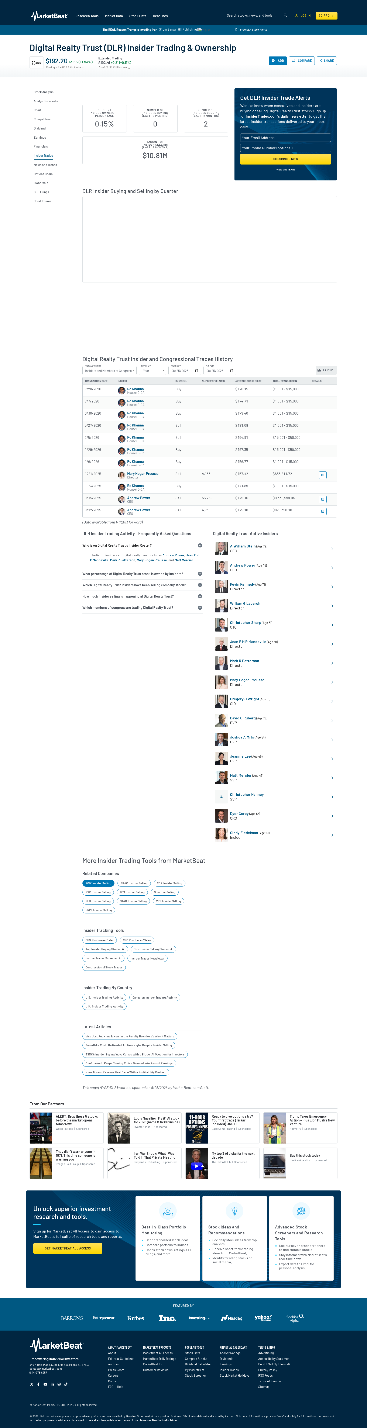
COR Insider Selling (169, 883)
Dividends (226, 1358)
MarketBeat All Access (158, 1353)
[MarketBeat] (49, 15)
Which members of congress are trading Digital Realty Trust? (127, 607)
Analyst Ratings (230, 1353)
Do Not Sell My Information (275, 1364)
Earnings (226, 1364)
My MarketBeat (194, 1370)
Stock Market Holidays (234, 1375)
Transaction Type (93, 366)
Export (328, 370)
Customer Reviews (155, 1370)
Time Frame (146, 366)
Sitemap (264, 1387)
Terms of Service (269, 1381)
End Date (210, 366)
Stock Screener (195, 1375)
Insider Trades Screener (102, 958)
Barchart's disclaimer (165, 1420)
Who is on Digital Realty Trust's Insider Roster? (117, 545)
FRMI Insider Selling (99, 910)
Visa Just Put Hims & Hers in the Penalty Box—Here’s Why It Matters (130, 1036)
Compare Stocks (196, 1358)
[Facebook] (39, 1384)
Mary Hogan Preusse (142, 473)
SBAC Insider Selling (134, 883)
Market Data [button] (114, 16)
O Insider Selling (165, 892)
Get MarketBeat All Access (68, 1248)
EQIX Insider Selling (99, 883)
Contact (113, 1381)
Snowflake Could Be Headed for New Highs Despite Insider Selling (129, 1045)
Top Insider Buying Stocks (103, 949)
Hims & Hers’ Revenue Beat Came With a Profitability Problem (126, 1072)
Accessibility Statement (274, 1358)
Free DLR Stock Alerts (253, 29)
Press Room (116, 1370)
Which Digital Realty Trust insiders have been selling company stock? (134, 585)
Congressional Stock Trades (104, 967)
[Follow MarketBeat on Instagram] (59, 1384)
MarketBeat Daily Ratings (159, 1358)
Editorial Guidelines (121, 1358)
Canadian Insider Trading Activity (155, 997)
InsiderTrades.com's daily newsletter (277, 116)
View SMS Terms (285, 169)
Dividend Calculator (198, 1364)
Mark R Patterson (122, 560)
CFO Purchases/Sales (137, 940)
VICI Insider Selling (168, 901)
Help (120, 1387)
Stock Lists (192, 1353)
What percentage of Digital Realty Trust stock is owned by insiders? (132, 574)
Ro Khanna (135, 389)
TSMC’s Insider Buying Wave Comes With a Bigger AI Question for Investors (135, 1054)
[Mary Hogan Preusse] (122, 475)
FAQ (110, 1387)
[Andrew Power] (122, 499)
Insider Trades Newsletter (148, 958)
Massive (131, 1416)
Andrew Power (138, 497)
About (112, 1353)
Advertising (266, 1353)
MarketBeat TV (152, 1364)
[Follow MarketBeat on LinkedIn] (52, 1384)
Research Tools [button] (87, 16)
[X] (32, 1384)
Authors (113, 1364)
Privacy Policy (267, 1370)
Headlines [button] (160, 16)
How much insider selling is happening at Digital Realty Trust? (128, 596)
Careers (113, 1375)
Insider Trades (229, 1370)
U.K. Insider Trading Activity (104, 1006)
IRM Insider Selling (132, 892)
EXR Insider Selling (98, 892)
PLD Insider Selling (98, 901)
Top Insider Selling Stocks (151, 949)
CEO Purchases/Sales (100, 940)
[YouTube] (46, 1384)
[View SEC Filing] (323, 475)
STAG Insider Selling (133, 901)
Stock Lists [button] (137, 16)
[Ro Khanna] (122, 390)
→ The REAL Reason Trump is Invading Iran (128, 29)
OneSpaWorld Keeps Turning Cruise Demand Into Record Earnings (129, 1063)
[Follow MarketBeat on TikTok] (66, 1384)
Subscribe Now (285, 159)
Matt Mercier (184, 560)
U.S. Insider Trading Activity (104, 997)
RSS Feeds (265, 1375)
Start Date (176, 366)
